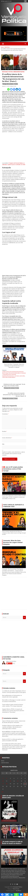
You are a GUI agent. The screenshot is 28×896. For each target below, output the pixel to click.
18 (6, 783)
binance (4, 739)
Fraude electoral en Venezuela (9, 374)
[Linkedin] (17, 89)
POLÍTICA (10, 71)
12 (10, 781)
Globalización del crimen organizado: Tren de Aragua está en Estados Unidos (14, 385)
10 (3, 781)
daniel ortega (5, 373)
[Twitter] (11, 89)
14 (17, 781)
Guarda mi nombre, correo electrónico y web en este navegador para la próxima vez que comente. (13, 453)
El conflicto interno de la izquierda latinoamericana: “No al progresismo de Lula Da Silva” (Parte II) (13, 395)
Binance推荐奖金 (6, 731)
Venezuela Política (17, 887)
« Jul (2, 791)
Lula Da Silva (5, 377)
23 (25, 783)
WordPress (18, 890)
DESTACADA (5, 71)
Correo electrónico (7, 437)
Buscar (24, 617)
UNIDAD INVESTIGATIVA (18, 71)
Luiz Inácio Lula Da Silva (19, 376)
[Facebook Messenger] (19, 89)
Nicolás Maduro (11, 377)
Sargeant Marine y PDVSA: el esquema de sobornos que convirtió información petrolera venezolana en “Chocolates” (13, 710)
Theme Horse (16, 888)
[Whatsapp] (8, 89)
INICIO (2, 760)
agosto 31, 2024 (5, 86)
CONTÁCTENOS (5, 762)
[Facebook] (14, 89)
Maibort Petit (13, 86)
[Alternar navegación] (3, 43)
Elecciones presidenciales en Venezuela (17, 373)
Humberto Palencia (6, 725)
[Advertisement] (14, 148)
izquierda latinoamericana (8, 376)
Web (3, 444)
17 (3, 783)
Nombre (4, 431)
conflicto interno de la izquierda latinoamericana (12, 371)
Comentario (5, 414)
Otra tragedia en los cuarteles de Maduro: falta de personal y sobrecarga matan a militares (12, 727)
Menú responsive (25, 1)
